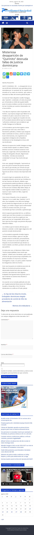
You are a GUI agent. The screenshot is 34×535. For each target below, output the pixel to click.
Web (2, 363)
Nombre (4, 344)
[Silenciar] (28, 484)
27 (16, 512)
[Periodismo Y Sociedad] (3, 23)
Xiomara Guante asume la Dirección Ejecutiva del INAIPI (17, 459)
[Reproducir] (3, 484)
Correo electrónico (7, 354)
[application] (17, 477)
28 (21, 512)
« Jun (2, 519)
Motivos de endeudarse (22, 306)
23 (30, 509)
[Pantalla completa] (31, 484)
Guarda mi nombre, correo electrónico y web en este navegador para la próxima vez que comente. (17, 372)
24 (2, 512)
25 (7, 512)
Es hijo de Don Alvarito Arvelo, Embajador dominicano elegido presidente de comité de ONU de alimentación (14, 297)
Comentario (5, 319)
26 (11, 512)
